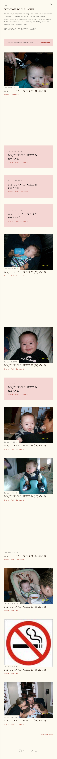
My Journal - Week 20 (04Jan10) (25, 669)
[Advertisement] (28, 120)
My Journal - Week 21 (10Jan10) (25, 496)
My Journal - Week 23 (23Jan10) (25, 272)
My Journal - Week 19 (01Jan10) (25, 720)
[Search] (51, 4)
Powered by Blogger (30, 751)
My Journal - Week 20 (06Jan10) (25, 606)
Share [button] (6, 95)
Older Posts (47, 735)
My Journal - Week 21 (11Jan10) (25, 445)
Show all (45, 43)
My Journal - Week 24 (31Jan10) (25, 91)
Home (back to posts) (16, 29)
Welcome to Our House (19, 9)
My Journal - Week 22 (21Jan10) (25, 365)
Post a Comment (21, 162)
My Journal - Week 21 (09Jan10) (25, 556)
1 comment (15, 95)
